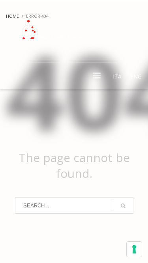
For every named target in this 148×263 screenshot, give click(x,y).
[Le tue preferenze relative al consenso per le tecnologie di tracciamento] (134, 249)
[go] (123, 206)
